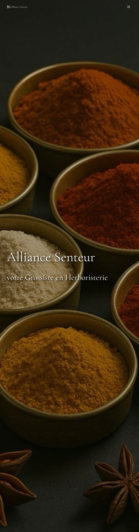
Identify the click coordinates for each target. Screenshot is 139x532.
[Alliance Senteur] (17, 6)
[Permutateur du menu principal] (128, 6)
